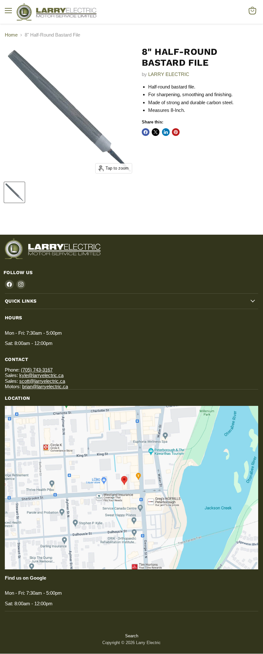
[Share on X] (155, 132)
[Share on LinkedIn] (166, 132)
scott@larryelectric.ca (42, 381)
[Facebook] (9, 284)
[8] (14, 192)
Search (131, 635)
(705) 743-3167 (37, 370)
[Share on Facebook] (145, 132)
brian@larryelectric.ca (45, 386)
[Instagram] (20, 284)
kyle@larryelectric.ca (41, 375)
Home (11, 35)
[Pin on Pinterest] (176, 132)
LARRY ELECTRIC (168, 74)
